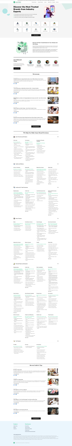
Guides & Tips (50, 2)
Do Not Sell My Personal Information (30, 431)
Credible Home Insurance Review (18, 301)
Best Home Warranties (28, 295)
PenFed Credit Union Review (41, 299)
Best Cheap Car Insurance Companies (28, 142)
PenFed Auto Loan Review (17, 152)
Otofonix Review (28, 178)
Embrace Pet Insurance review (53, 305)
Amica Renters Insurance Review (30, 256)
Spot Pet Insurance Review (52, 306)
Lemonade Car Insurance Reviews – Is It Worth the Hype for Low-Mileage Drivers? (30, 159)
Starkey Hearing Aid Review (29, 176)
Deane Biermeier (16, 82)
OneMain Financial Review (40, 307)
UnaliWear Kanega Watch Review (41, 178)
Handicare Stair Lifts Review (41, 248)
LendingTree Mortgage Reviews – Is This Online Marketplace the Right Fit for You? (42, 239)
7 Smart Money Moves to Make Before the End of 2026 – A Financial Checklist (26, 88)
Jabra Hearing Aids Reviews (29, 181)
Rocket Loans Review (40, 298)
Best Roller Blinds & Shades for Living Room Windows (18, 224)
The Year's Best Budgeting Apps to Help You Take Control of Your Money (18, 197)
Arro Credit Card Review (29, 286)
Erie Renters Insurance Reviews (30, 252)
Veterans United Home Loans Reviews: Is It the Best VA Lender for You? (41, 231)
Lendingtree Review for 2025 (41, 306)
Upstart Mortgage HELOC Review (53, 290)
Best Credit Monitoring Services (41, 192)
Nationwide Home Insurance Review (19, 308)
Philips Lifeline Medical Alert (41, 172)
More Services (36, 35)
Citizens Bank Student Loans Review (42, 317)
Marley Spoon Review (28, 229)
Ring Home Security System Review (53, 232)
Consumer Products (40, 2)
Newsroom (53, 2)
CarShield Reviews (39, 145)
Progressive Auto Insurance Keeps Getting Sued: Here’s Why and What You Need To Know (28, 117)
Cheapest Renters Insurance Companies (29, 244)
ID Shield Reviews (51, 213)
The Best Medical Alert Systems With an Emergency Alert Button (41, 170)
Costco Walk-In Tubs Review (52, 178)
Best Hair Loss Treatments (17, 169)
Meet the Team (17, 68)
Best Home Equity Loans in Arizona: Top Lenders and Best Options (53, 280)
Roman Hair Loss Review (17, 174)
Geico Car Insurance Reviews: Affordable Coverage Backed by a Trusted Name (30, 156)
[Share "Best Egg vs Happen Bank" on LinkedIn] (16, 375)
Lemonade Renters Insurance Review (19, 326)
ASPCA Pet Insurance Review (53, 298)
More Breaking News (36, 126)
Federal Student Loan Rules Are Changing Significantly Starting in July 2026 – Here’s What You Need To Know (30, 98)
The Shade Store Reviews (17, 229)
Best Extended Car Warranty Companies (41, 143)
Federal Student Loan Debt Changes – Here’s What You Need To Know (25, 108)
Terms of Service (27, 427)
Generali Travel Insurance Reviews (53, 317)
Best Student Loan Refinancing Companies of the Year (29, 317)
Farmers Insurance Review (17, 311)
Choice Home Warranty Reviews (30, 303)
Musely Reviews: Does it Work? (18, 175)
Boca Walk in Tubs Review (52, 246)
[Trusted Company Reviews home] (17, 2)
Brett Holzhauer (16, 92)
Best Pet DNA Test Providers (18, 346)
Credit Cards (27, 198)
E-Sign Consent (27, 430)
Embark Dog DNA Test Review (18, 350)
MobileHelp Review (39, 181)
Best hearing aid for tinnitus (29, 169)
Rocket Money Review (17, 204)
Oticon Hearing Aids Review (29, 177)
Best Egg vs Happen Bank (18, 369)
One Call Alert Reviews (40, 173)
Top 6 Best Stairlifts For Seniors (41, 244)
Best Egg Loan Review (40, 308)
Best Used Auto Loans (17, 145)
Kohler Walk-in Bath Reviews (52, 170)
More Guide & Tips (36, 418)
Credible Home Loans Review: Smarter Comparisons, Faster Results (41, 236)
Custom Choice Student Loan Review (42, 326)
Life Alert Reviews (39, 176)
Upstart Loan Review (40, 276)
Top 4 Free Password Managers (53, 199)
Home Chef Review (28, 228)
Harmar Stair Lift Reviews (40, 249)
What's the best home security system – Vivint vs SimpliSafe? (52, 224)
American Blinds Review (17, 230)
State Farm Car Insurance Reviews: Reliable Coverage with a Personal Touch (30, 147)
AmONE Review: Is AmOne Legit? (41, 272)
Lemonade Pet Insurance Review (53, 303)
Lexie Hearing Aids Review (29, 180)
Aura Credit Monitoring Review (41, 197)
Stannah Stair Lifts (39, 247)
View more (49, 183)
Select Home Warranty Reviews (30, 305)
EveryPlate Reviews (28, 230)
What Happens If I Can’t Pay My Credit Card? (21, 409)
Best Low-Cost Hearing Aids (30, 172)
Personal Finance (34, 2)
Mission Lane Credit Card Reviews (30, 205)
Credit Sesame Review (40, 195)
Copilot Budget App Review (18, 202)
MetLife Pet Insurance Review (53, 307)
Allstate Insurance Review (17, 310)
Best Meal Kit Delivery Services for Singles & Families (30, 224)
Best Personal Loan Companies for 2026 (42, 295)
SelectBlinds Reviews (17, 228)
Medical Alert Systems (40, 171)
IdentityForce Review (40, 200)
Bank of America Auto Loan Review (18, 151)
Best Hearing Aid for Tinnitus (30, 173)
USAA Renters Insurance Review (18, 327)
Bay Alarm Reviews (39, 177)
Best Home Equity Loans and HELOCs (52, 269)
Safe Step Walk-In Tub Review (53, 177)
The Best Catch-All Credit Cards (30, 280)
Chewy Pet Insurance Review (52, 304)
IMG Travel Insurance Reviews (53, 324)
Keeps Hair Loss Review (17, 171)
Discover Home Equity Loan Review (53, 286)
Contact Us (15, 428)
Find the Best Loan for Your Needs (42, 297)
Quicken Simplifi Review (17, 203)
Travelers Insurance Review (17, 309)
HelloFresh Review (28, 225)
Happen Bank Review (40, 277)
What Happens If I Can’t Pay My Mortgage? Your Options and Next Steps (25, 399)
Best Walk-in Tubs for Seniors (53, 169)
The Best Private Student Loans (41, 316)
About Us (57, 2)
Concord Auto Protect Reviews (41, 150)
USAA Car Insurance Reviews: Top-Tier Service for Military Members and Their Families (30, 153)
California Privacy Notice (28, 428)
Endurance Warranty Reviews (41, 151)
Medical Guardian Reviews (40, 182)
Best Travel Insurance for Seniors (53, 316)
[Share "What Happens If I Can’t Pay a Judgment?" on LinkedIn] (16, 394)
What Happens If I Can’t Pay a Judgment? (20, 389)
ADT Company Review (52, 233)
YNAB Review (16, 201)
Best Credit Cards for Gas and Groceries (29, 193)
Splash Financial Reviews (29, 328)
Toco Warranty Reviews (40, 148)
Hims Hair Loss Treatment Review (18, 176)
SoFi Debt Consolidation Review (41, 273)
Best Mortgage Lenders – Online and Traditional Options (41, 224)
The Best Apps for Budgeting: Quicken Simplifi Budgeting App (18, 193)
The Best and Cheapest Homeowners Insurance (17, 295)
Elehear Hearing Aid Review (29, 179)
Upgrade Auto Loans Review (18, 148)
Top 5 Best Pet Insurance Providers (53, 295)
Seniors (45, 2)
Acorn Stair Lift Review (40, 245)
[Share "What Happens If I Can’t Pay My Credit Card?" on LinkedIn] (16, 413)
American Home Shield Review (30, 298)
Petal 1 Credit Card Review (29, 206)
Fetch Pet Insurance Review (52, 299)
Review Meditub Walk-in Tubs (53, 174)
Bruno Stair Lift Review (40, 246)
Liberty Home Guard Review (29, 304)
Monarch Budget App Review (18, 200)
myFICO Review (39, 196)
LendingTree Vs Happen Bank (18, 379)
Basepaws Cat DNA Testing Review (19, 351)
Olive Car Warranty (39, 149)
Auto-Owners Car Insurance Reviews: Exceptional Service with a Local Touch (30, 150)
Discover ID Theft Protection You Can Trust (53, 194)
